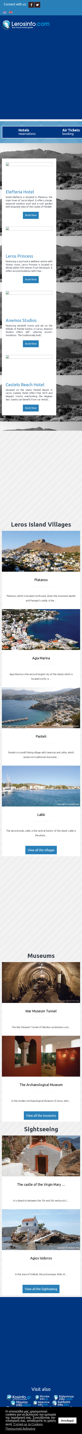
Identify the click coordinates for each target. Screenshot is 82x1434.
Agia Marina (41, 658)
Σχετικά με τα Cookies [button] (28, 1424)
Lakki (41, 814)
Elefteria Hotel (20, 191)
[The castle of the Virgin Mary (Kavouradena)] (41, 1155)
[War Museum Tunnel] (41, 982)
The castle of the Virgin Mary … (41, 1184)
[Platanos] (41, 551)
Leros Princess (19, 256)
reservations (27, 131)
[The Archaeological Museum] (41, 1056)
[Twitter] (37, 5)
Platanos (41, 580)
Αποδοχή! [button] (67, 1420)
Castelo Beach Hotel (25, 384)
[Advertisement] (41, 78)
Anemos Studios (21, 320)
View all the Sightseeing (41, 1289)
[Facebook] (31, 5)
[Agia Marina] (41, 629)
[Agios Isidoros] (41, 1229)
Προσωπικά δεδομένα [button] (20, 1428)
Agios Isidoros (41, 1258)
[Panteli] (41, 707)
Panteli (41, 736)
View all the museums (41, 1115)
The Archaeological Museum (41, 1085)
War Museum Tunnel (41, 1011)
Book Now (30, 215)
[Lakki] (41, 786)
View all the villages (41, 850)
